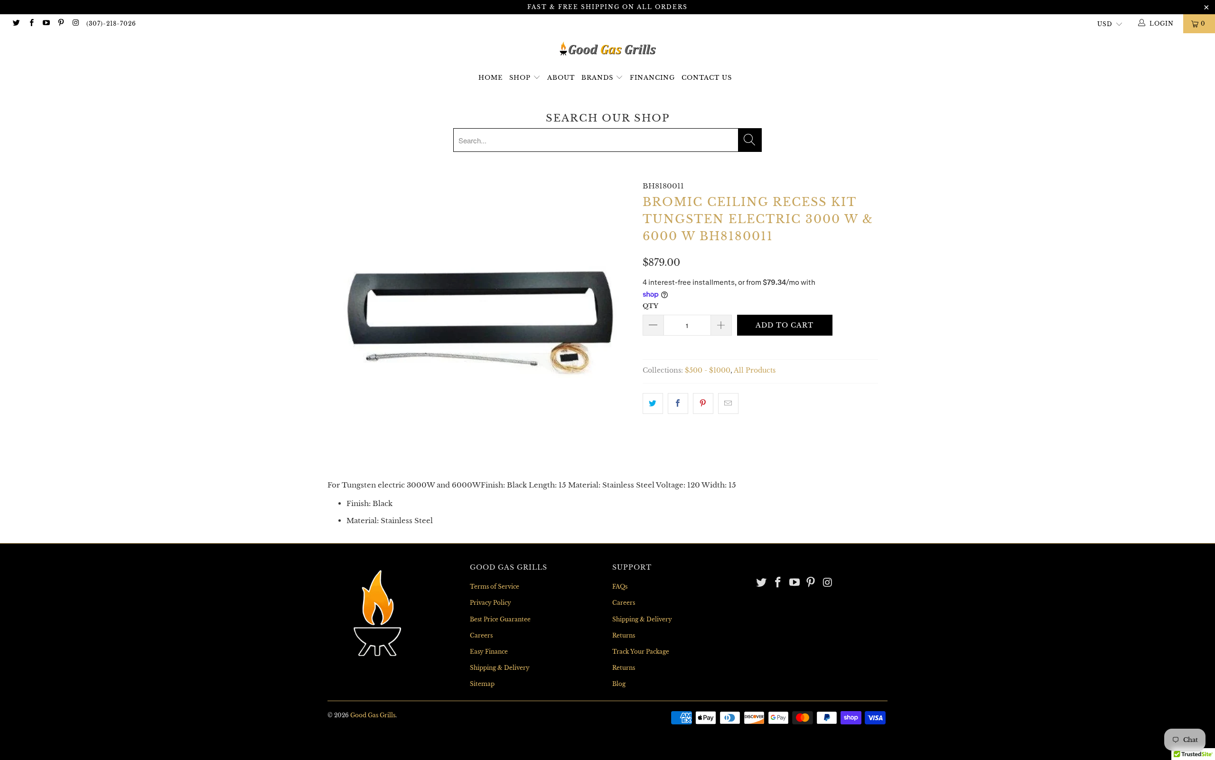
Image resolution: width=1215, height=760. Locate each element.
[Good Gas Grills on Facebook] (31, 23)
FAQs (619, 586)
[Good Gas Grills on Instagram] (75, 23)
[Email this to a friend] (728, 403)
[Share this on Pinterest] (703, 403)
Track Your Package (640, 651)
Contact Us (707, 78)
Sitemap (482, 683)
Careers (481, 635)
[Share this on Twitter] (653, 403)
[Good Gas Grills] (607, 48)
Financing (652, 78)
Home (490, 78)
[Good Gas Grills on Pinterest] (60, 23)
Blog (619, 683)
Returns (623, 635)
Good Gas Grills (372, 715)
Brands (598, 78)
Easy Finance (489, 651)
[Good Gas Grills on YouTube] (46, 23)
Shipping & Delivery (500, 667)
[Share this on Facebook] (678, 403)
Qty (650, 306)
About (561, 78)
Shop (520, 78)
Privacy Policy (490, 602)
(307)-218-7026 (111, 23)
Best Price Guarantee (500, 619)
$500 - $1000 (707, 370)
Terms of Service (494, 586)
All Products (755, 370)
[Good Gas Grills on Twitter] (16, 23)
